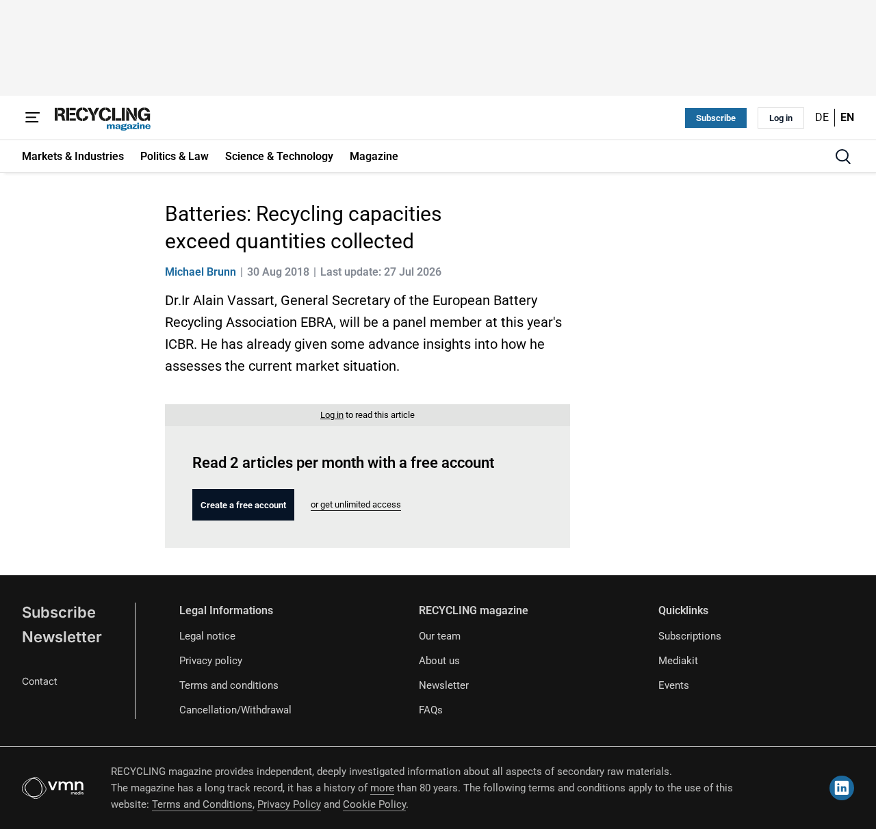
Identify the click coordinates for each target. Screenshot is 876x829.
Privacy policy (210, 661)
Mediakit (678, 661)
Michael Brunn (200, 271)
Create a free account (243, 505)
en (847, 117)
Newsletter (62, 637)
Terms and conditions (229, 685)
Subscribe (716, 118)
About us (439, 661)
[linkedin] (841, 788)
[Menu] (33, 117)
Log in (781, 118)
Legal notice (207, 636)
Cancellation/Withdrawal (235, 710)
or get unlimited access (356, 504)
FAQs (431, 710)
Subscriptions (689, 636)
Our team (440, 636)
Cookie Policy (374, 804)
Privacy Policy (289, 804)
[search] (843, 156)
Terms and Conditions (202, 804)
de (822, 117)
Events (673, 685)
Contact (39, 681)
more (382, 788)
